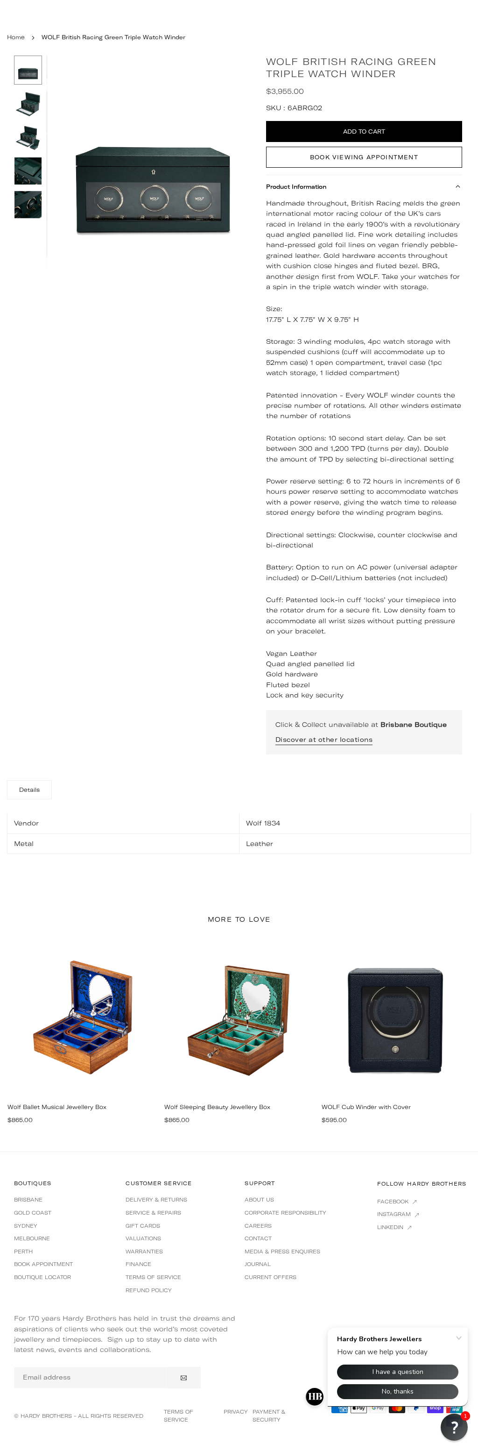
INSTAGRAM (395, 1214)
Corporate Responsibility (285, 1212)
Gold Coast (32, 1212)
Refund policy (149, 1290)
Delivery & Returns (156, 1199)
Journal (258, 1264)
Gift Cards (143, 1226)
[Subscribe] (184, 1377)
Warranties (144, 1251)
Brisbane (28, 1199)
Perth (23, 1251)
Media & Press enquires (282, 1251)
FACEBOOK (393, 1201)
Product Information (296, 186)
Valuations (143, 1238)
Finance (138, 1264)
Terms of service (153, 1277)
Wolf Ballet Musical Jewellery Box (56, 1106)
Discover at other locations (324, 739)
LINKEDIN (391, 1227)
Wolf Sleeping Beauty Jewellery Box (217, 1106)
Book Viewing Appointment (364, 157)
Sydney (25, 1226)
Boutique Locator (42, 1277)
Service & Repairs (153, 1212)
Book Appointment (43, 1264)
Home (16, 37)
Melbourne (32, 1238)
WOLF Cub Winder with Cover (366, 1106)
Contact (258, 1238)
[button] (241, 161)
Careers (258, 1226)
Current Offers (270, 1277)
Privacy (236, 1411)
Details (29, 789)
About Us (259, 1199)
